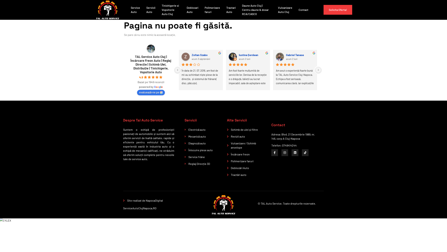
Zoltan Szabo (200, 55)
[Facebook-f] (274, 152)
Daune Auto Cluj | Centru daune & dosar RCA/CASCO (255, 10)
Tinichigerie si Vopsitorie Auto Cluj (170, 10)
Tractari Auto (231, 9)
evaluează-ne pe (149, 92)
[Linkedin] (295, 152)
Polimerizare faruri (212, 9)
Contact (303, 9)
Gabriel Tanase (295, 55)
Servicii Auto (150, 9)
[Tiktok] (305, 152)
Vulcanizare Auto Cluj (285, 9)
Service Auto (135, 9)
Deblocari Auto (192, 9)
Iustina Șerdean (248, 55)
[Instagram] (284, 152)
